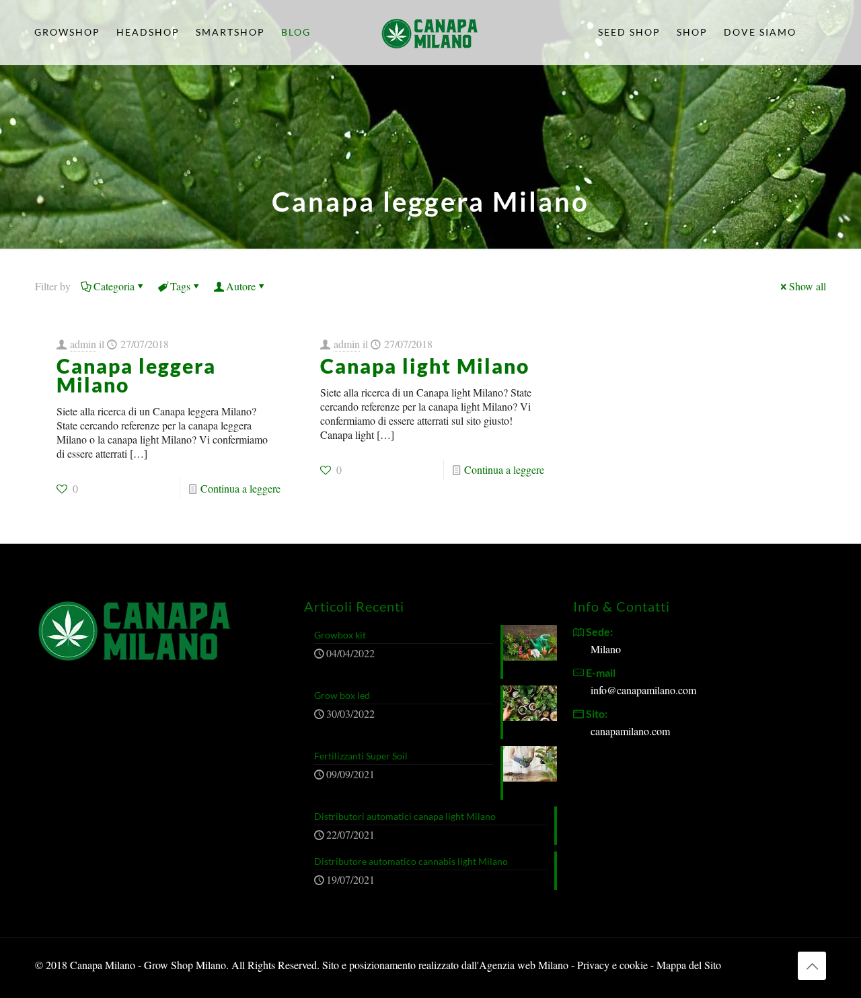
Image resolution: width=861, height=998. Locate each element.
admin (83, 344)
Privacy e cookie (613, 965)
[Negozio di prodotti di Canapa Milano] (430, 32)
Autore (241, 286)
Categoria (114, 286)
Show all (807, 286)
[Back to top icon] (812, 966)
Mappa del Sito (689, 965)
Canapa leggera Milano (136, 375)
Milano (606, 649)
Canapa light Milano (424, 366)
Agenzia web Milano (523, 965)
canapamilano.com (630, 731)
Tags (180, 286)
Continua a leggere (240, 488)
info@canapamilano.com (643, 690)
